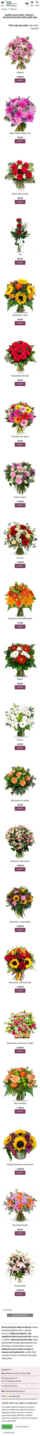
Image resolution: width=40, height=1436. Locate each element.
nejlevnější (33, 25)
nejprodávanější (20, 25)
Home (4, 9)
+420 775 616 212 (10, 1386)
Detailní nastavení (22, 1427)
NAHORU (8, 1310)
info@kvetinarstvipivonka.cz (14, 1391)
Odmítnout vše (8, 1433)
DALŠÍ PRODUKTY (20, 1315)
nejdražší (34, 28)
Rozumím (7, 1427)
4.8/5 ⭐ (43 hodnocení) (11, 1396)
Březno (14, 9)
